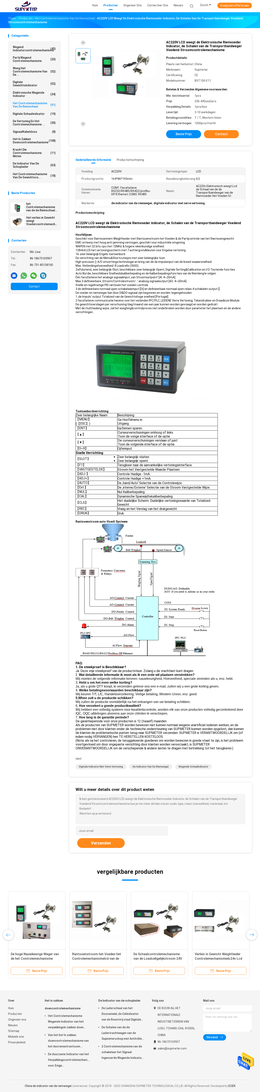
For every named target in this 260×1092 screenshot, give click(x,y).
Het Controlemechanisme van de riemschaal (34, 105)
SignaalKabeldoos (34, 131)
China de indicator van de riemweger (48, 1086)
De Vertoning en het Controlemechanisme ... (34, 123)
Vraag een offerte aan (234, 5)
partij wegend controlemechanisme (34, 59)
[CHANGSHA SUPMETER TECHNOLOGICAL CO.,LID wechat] (33, 275)
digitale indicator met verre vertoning (101, 766)
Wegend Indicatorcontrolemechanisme (34, 48)
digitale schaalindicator (34, 113)
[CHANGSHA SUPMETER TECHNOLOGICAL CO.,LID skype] (43, 275)
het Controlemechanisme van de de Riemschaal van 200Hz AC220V (40, 207)
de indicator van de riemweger (151, 766)
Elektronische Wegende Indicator (34, 94)
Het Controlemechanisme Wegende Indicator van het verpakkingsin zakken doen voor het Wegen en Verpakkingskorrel (66, 1022)
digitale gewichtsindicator (34, 83)
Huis (11, 1008)
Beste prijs (184, 134)
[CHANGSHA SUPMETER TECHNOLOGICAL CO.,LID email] (14, 275)
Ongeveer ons (17, 1019)
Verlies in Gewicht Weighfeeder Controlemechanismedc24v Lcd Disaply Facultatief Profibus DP (218, 958)
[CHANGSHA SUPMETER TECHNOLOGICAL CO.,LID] (26, 6)
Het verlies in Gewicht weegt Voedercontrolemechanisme (42, 221)
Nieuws (13, 1025)
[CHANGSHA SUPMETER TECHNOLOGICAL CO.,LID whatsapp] (24, 275)
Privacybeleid (16, 1042)
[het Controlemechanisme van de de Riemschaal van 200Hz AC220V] (18, 208)
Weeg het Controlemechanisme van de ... (34, 71)
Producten (15, 1013)
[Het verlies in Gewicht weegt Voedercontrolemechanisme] (18, 221)
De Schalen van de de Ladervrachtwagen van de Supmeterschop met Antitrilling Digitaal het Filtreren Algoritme (122, 1034)
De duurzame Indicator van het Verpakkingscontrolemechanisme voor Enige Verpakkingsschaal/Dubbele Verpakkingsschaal (69, 1060)
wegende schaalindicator (193, 766)
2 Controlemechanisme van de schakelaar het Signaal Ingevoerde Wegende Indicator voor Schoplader (122, 1053)
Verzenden (101, 843)
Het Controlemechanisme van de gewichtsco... (34, 175)
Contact (34, 286)
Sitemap (13, 1031)
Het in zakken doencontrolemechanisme (34, 140)
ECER (232, 1086)
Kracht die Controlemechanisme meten (34, 153)
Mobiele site (16, 1036)
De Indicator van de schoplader (34, 165)
